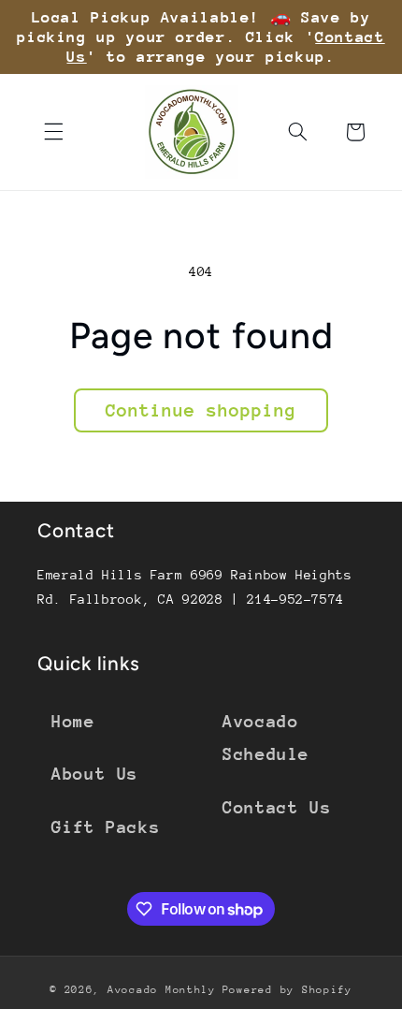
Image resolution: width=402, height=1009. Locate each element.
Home (73, 721)
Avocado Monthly (162, 990)
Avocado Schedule (266, 737)
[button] (53, 132)
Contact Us (277, 807)
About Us (94, 773)
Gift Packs (105, 827)
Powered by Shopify (287, 990)
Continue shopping (201, 410)
